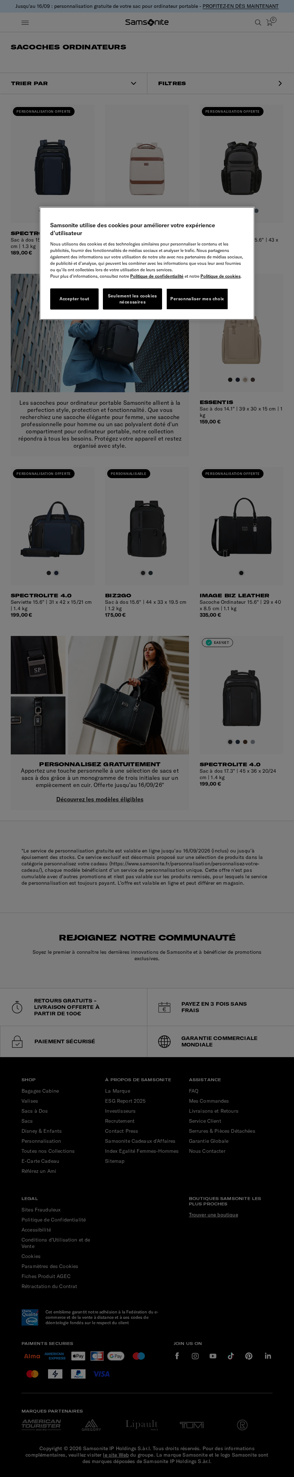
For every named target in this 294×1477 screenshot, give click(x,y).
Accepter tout (74, 298)
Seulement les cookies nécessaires (132, 299)
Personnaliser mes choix (197, 298)
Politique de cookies (220, 276)
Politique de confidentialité (157, 276)
